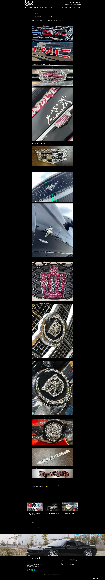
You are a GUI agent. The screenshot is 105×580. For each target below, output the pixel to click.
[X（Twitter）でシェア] (35, 495)
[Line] (32, 570)
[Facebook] (35, 570)
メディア (72, 563)
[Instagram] (27, 570)
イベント (72, 561)
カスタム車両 (63, 560)
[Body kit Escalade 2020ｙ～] (52, 506)
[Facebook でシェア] (32, 495)
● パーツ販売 (72, 559)
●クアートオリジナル (73, 560)
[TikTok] (29, 570)
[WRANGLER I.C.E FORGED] (70, 506)
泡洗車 (62, 564)
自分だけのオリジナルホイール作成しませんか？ (34, 514)
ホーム (62, 559)
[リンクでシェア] (40, 495)
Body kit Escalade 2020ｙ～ (52, 514)
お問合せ (72, 564)
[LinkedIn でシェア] (38, 495)
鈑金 (61, 563)
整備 (61, 561)
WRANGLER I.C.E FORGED (70, 513)
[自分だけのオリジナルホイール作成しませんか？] (35, 506)
